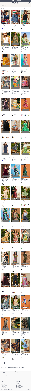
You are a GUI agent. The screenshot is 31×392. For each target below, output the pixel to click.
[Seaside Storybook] (23, 115)
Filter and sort (26, 8)
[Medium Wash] (12, 29)
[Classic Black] (21, 28)
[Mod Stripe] (21, 313)
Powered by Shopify (10, 389)
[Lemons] (12, 335)
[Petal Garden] (2, 93)
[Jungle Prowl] (21, 269)
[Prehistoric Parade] (24, 94)
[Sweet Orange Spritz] (12, 115)
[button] (29, 3)
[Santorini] (3, 291)
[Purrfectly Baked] (12, 358)
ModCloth (6, 389)
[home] (15, 3)
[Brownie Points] (21, 335)
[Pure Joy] (12, 94)
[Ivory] (3, 269)
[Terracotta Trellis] (12, 247)
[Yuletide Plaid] (12, 205)
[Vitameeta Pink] (21, 292)
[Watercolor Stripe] (12, 137)
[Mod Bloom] (21, 182)
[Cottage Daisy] (26, 115)
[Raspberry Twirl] (21, 117)
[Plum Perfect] (13, 292)
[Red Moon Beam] (2, 73)
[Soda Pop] (13, 137)
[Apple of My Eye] (4, 357)
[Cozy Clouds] (2, 357)
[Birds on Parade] (21, 94)
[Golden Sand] (14, 292)
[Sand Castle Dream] (21, 51)
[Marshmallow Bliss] (13, 29)
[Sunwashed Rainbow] (28, 115)
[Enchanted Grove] (3, 357)
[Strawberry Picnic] (2, 248)
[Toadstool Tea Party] (23, 226)
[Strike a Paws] (12, 270)
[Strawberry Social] (2, 314)
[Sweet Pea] (21, 138)
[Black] (3, 73)
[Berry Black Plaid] (2, 291)
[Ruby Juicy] (8, 71)
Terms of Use (14, 391)
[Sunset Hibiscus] (13, 72)
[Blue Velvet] (3, 183)
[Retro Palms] (12, 182)
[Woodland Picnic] (12, 50)
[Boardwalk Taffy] (21, 72)
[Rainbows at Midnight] (24, 117)
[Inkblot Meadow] (6, 71)
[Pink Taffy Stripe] (21, 115)
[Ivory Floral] (2, 205)
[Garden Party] (12, 160)
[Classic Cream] (23, 28)
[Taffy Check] (3, 71)
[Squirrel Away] (23, 94)
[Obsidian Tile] (12, 72)
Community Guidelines (19, 391)
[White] (2, 51)
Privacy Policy (10, 391)
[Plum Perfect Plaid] (2, 115)
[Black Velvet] (4, 269)
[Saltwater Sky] (21, 357)
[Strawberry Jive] (21, 226)
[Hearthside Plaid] (4, 291)
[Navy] (2, 28)
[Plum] (2, 183)
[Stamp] (7, 71)
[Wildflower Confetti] (2, 334)
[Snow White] (21, 160)
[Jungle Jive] (12, 226)
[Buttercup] (21, 248)
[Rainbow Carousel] (23, 117)
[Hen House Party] (25, 115)
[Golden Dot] (2, 71)
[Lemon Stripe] (24, 115)
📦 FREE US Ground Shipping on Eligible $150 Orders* (15, 0)
